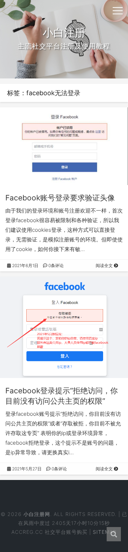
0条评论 (55, 265)
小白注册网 (36, 514)
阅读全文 (105, 265)
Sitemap (105, 532)
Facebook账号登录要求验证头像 (60, 197)
